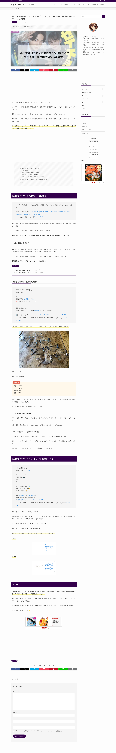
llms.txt (83, 120)
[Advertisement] (44, 85)
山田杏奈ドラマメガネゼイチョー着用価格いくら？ (34, 179)
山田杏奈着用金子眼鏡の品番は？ (30, 172)
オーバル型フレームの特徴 (31, 174)
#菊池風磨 (61, 211)
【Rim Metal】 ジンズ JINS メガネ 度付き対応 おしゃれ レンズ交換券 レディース (49, 547)
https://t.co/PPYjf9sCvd (37, 211)
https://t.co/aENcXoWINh (44, 315)
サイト (14, 725)
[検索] (104, 1)
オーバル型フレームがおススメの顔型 (34, 176)
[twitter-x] (100, 1)
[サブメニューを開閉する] (104, 89)
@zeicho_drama (20, 214)
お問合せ (84, 123)
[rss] (102, 1)
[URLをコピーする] (72, 70)
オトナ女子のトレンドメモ (22, 5)
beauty (85, 89)
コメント (16, 691)
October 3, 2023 (38, 217)
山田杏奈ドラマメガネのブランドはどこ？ (31, 168)
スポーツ (85, 98)
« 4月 (82, 160)
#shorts (35, 315)
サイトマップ (85, 126)
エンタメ (14, 22)
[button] (15, 70)
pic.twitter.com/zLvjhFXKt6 (58, 315)
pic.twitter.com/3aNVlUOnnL (37, 500)
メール (15, 718)
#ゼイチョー (47, 211)
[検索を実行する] (103, 16)
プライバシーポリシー (87, 129)
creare (16, 371)
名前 (15, 712)
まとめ (21, 182)
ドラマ (85, 102)
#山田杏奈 (67, 211)
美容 (84, 108)
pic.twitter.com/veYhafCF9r (32, 214)
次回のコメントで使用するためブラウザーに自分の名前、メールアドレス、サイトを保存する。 (38, 731)
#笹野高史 (20, 500)
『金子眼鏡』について (27, 170)
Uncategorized (87, 92)
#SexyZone (54, 211)
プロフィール (85, 133)
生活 (84, 105)
